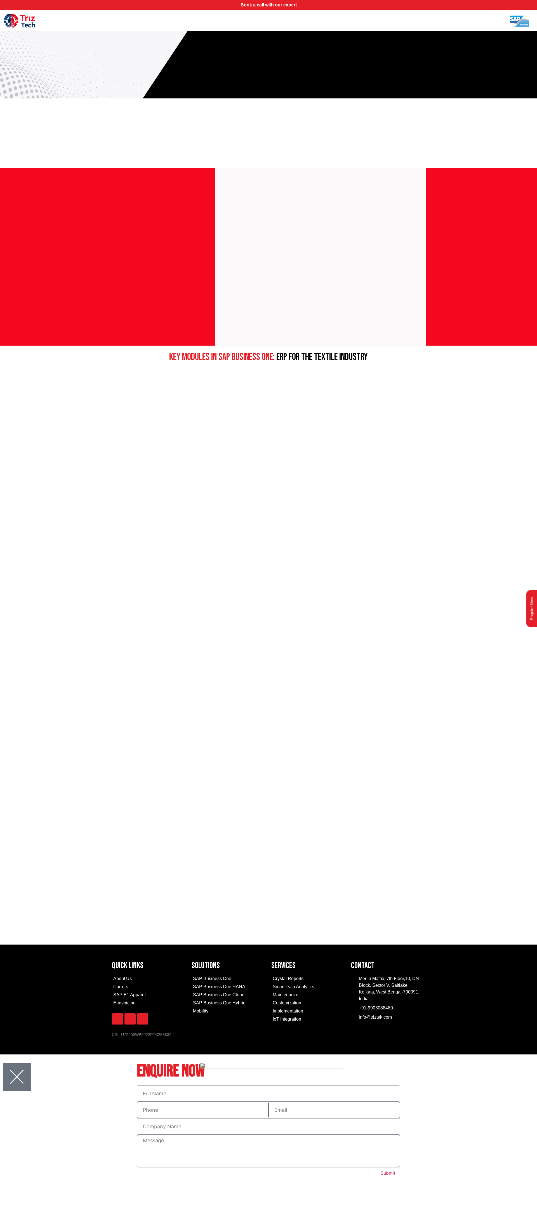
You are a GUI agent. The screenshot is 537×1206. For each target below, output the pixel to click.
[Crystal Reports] (308, 979)
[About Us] (149, 979)
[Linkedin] (142, 1019)
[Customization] (308, 1004)
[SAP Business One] (229, 979)
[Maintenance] (308, 996)
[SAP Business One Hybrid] (229, 1004)
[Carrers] (149, 987)
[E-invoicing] (149, 1004)
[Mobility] (229, 1012)
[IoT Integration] (308, 1020)
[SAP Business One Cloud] (229, 996)
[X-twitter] (130, 1019)
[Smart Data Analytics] (308, 987)
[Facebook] (117, 1019)
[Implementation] (308, 1012)
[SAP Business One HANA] (229, 987)
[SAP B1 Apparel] (149, 996)
